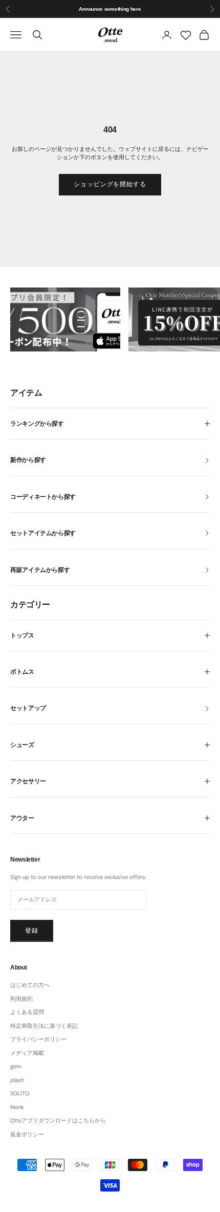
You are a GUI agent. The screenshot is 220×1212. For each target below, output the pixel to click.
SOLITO (19, 1093)
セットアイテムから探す (43, 533)
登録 (31, 931)
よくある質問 (27, 1012)
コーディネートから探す (43, 496)
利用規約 (21, 998)
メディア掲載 (27, 1052)
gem (15, 1066)
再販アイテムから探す (40, 570)
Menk (17, 1107)
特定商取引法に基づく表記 (44, 1025)
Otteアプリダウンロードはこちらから (58, 1120)
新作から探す (28, 460)
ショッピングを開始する (110, 184)
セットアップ (28, 708)
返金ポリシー (27, 1134)
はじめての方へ (30, 984)
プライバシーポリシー (38, 1039)
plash (17, 1080)
